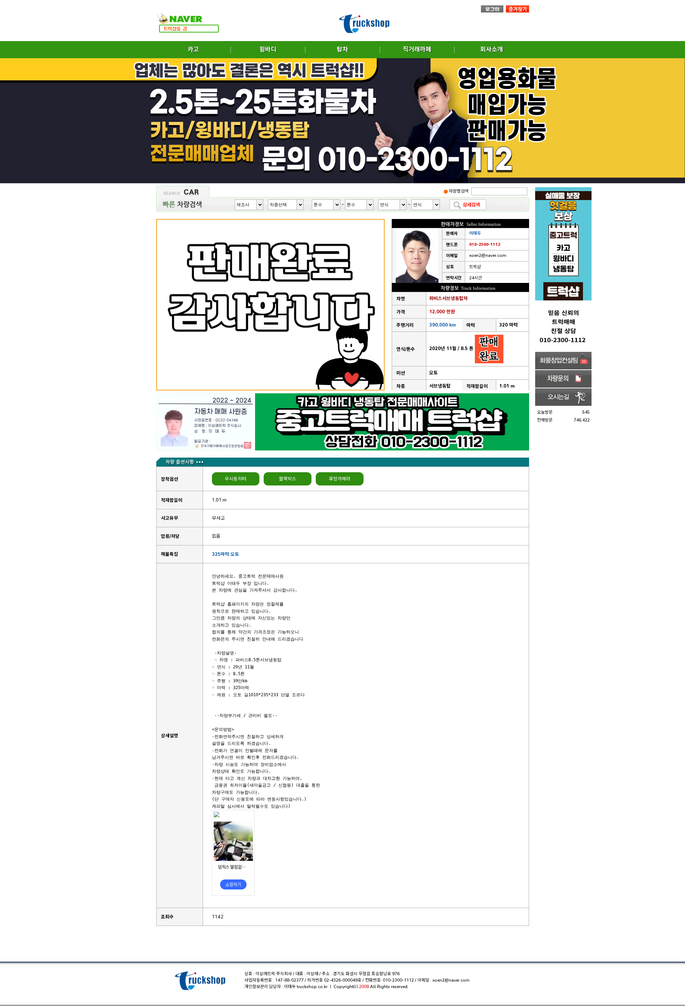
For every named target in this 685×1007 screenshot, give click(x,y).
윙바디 (267, 49)
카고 (193, 49)
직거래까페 (417, 49)
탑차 (342, 49)
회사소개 (491, 49)
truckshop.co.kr (312, 986)
